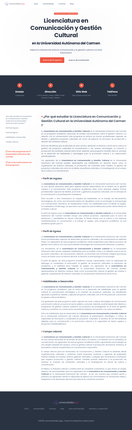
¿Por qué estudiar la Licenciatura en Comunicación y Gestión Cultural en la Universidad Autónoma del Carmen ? (19, 119)
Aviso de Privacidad (76, 409)
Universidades (48, 4)
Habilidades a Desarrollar (16, 137)
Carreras (61, 4)
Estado (19, 91)
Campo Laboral (12, 142)
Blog (72, 4)
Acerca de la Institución (79, 60)
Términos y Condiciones (98, 409)
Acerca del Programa (52, 60)
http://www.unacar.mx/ (81, 95)
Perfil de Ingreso (12, 128)
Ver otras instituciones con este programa (19, 163)
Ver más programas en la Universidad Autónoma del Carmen (18, 154)
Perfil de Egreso (12, 132)
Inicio (36, 4)
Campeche (19, 95)
